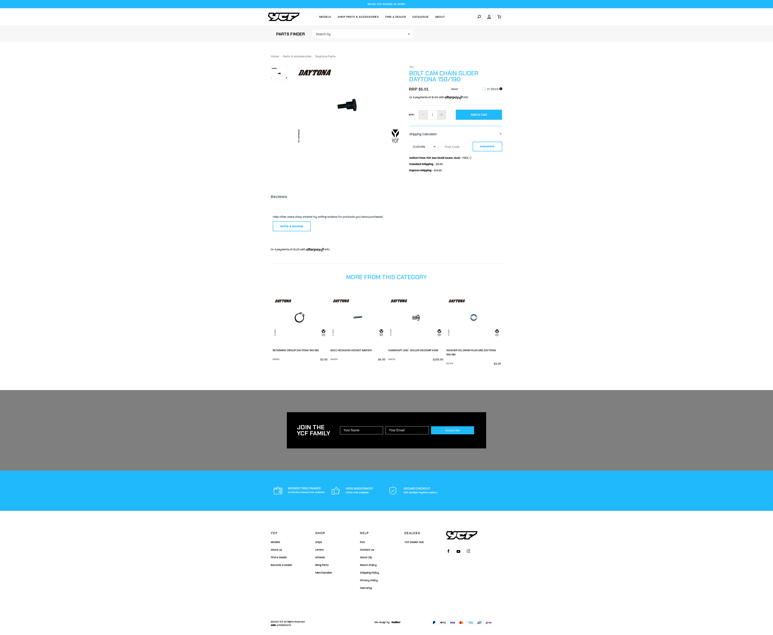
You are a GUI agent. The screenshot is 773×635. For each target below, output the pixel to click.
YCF (411, 67)
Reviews (279, 196)
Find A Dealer (395, 17)
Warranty (366, 588)
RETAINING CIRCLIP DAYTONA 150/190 (296, 350)
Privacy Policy (369, 580)
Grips (318, 542)
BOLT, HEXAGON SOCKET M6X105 (351, 350)
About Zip (366, 557)
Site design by (382, 622)
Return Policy (368, 565)
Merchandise (323, 572)
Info (465, 97)
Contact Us (367, 549)
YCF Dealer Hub (414, 542)
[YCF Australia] (284, 17)
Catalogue (420, 17)
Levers (319, 549)
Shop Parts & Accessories (358, 17)
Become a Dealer (281, 565)
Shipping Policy (369, 572)
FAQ (362, 542)
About (440, 17)
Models (325, 17)
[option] (348, 106)
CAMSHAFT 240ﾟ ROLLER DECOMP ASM (413, 350)
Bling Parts (322, 565)
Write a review (291, 226)
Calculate (487, 146)
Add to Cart (479, 115)
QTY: (412, 115)
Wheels (320, 557)
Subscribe (452, 430)
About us (276, 549)
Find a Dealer (279, 557)
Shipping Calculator (423, 134)
